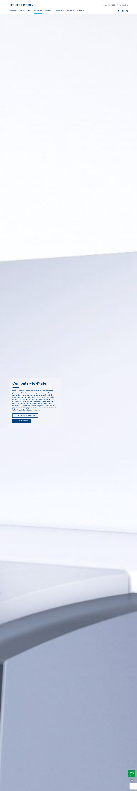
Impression (38, 11)
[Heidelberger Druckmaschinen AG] (20, 5)
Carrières (125, 5)
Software (80, 11)
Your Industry (25, 11)
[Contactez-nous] (126, 11)
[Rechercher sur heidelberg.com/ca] (119, 11)
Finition (48, 11)
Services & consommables (64, 11)
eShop (105, 5)
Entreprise (13, 11)
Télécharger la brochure (25, 415)
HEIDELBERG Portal (114, 5)
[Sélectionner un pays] (122, 11)
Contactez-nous (22, 421)
